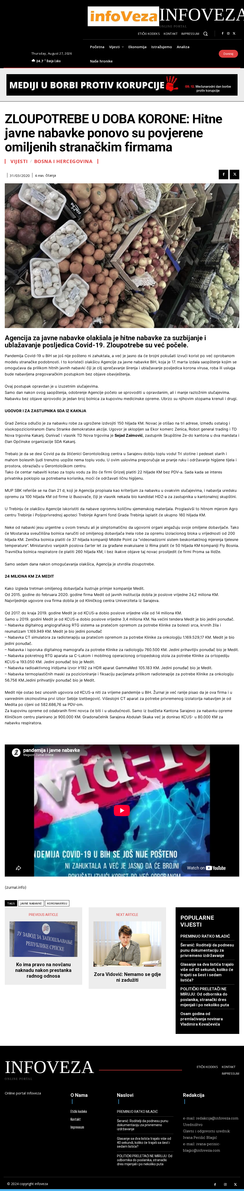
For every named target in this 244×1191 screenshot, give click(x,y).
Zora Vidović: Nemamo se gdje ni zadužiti (127, 977)
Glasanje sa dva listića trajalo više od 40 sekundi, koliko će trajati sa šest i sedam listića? (207, 972)
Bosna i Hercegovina (63, 161)
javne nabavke (31, 903)
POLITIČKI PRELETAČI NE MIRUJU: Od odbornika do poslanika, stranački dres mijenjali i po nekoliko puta (144, 1160)
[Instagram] (228, 33)
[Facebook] (222, 33)
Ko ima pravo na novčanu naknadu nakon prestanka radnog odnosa (43, 970)
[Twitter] (234, 33)
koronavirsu (57, 903)
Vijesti (19, 161)
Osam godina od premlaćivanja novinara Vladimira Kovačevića (201, 1019)
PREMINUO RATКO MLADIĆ (205, 936)
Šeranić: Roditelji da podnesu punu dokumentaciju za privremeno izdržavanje (207, 950)
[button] (205, 33)
